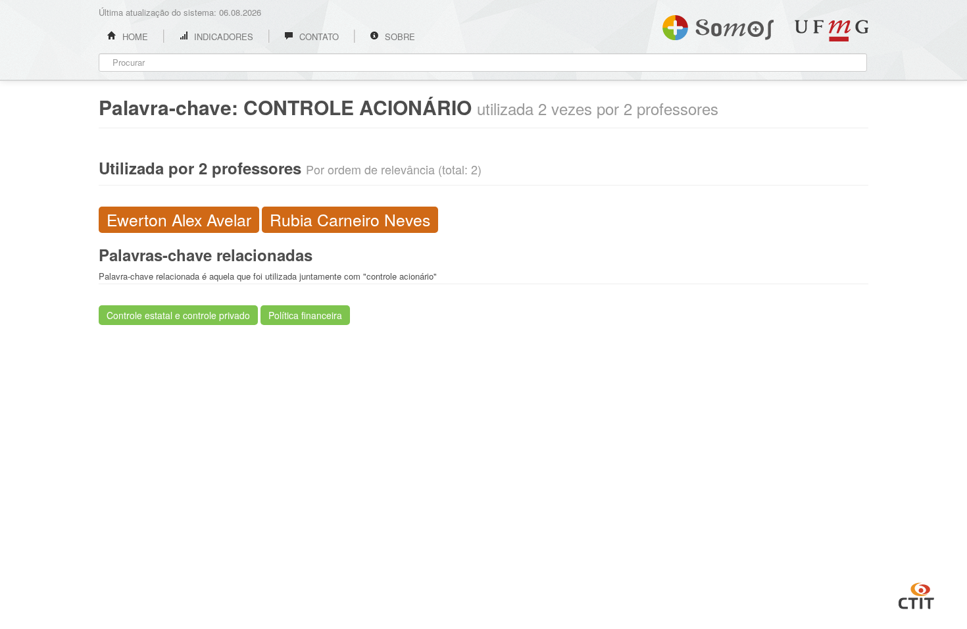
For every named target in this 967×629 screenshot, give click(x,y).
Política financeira (305, 315)
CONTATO (318, 36)
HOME (134, 36)
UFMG (831, 30)
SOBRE (398, 36)
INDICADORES (222, 36)
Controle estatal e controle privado (178, 315)
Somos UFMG (718, 25)
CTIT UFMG (916, 594)
